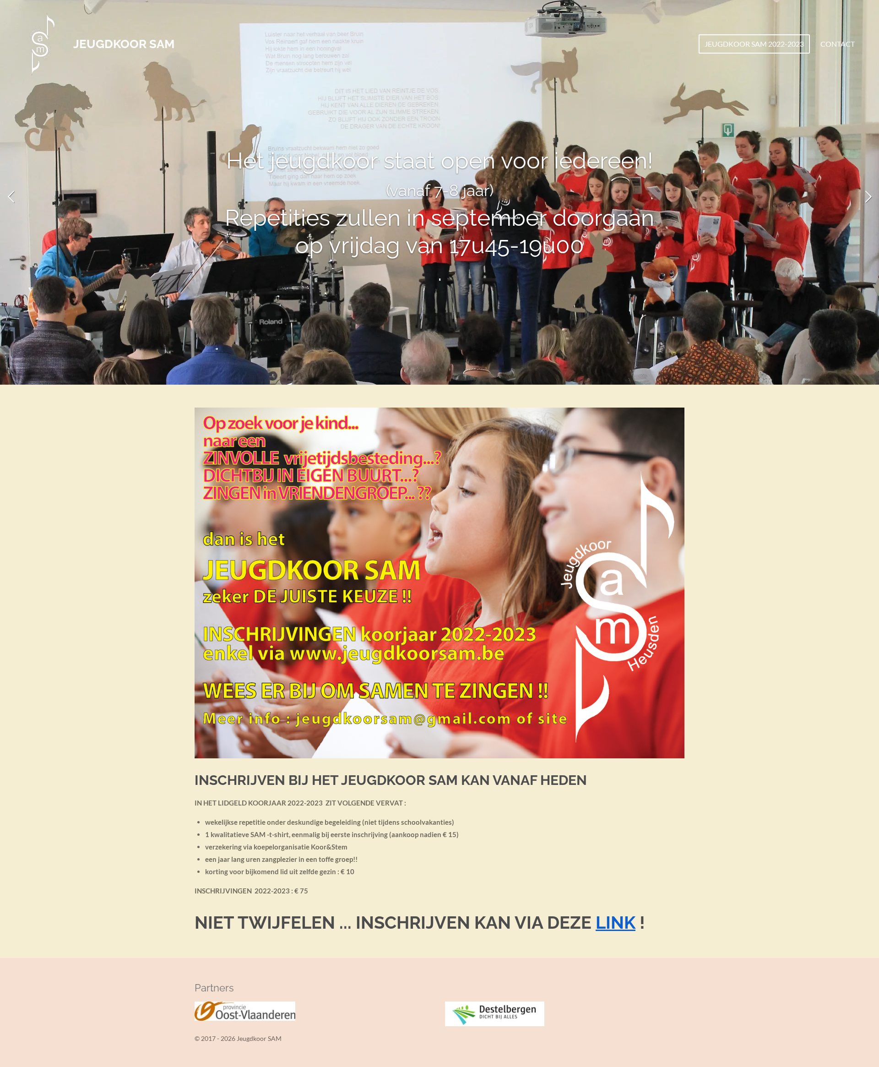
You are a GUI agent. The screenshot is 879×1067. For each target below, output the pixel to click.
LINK (615, 922)
